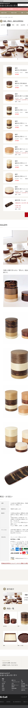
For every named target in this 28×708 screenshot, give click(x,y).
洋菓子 (3, 688)
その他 (9, 17)
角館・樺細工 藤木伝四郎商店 (13, 21)
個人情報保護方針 (17, 701)
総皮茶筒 (23, 25)
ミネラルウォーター (16, 681)
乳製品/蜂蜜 (14, 688)
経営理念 (8, 701)
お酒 (12, 683)
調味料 (13, 686)
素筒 (17, 25)
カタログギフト (24, 688)
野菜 (3, 686)
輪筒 (9, 25)
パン (12, 690)
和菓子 (3, 690)
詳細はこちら (19, 504)
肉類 (3, 685)
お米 (3, 680)
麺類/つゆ (13, 680)
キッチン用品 (4, 17)
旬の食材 (23, 683)
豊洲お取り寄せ (24, 685)
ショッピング (24, 696)
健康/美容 (23, 690)
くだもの (4, 681)
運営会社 (2, 701)
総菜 (22, 681)
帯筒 (13, 25)
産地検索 (23, 686)
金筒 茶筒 (3, 25)
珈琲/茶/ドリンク (15, 685)
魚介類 (3, 683)
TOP (1, 17)
